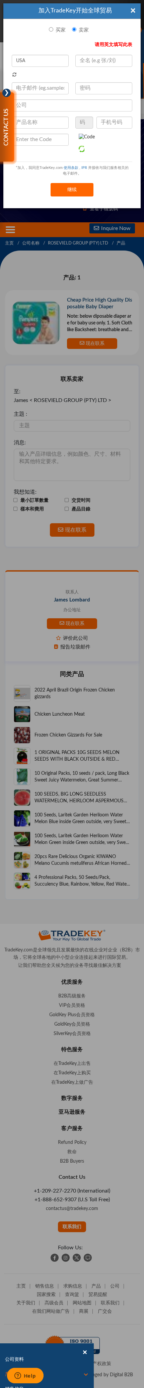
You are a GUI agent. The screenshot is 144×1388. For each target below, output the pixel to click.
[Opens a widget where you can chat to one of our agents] (25, 1376)
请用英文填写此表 (113, 44)
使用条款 (71, 168)
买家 (61, 30)
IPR (84, 168)
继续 (72, 189)
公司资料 (14, 1359)
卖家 (84, 30)
